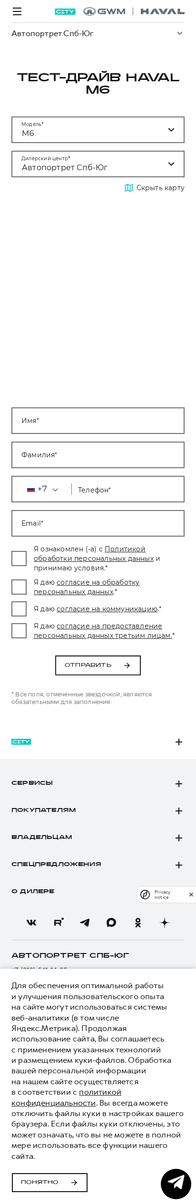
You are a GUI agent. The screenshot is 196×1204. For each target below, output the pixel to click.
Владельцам (41, 837)
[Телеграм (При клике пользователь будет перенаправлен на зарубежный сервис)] (84, 922)
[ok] (137, 922)
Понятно (40, 1182)
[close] (191, 894)
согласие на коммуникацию (107, 609)
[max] (111, 922)
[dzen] (164, 922)
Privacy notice (162, 894)
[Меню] (17, 11)
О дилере (33, 891)
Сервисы (32, 783)
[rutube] (58, 922)
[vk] (31, 922)
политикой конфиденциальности (66, 1097)
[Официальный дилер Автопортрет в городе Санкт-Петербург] (134, 11)
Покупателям (43, 810)
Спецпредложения (56, 864)
